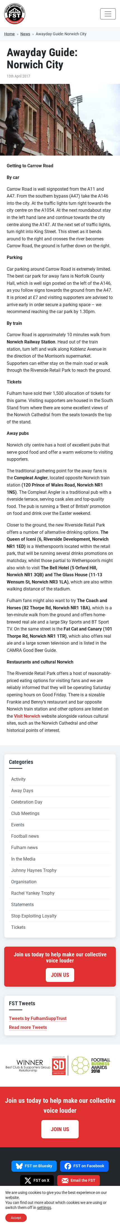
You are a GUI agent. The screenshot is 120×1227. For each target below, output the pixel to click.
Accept (16, 1218)
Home (9, 34)
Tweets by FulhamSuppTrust (37, 1018)
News (25, 34)
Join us (60, 975)
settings (44, 1207)
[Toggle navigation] (108, 13)
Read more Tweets (28, 1027)
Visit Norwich (27, 716)
